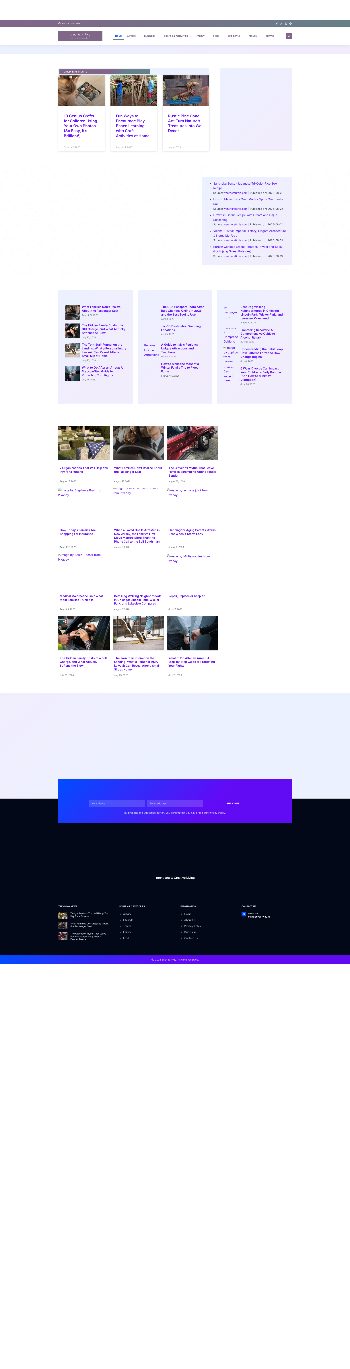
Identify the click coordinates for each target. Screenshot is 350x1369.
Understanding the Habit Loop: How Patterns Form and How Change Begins (262, 353)
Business (149, 36)
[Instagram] (286, 23)
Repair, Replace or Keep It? (186, 596)
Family (201, 36)
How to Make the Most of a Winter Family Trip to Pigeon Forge (180, 367)
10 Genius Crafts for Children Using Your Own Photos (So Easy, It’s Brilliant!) (80, 126)
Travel (270, 36)
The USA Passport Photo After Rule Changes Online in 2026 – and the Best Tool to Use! (182, 310)
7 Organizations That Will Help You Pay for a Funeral (89, 915)
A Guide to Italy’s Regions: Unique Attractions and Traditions (179, 348)
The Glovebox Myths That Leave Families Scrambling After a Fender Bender (192, 471)
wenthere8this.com (235, 192)
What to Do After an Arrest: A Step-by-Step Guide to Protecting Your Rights (102, 371)
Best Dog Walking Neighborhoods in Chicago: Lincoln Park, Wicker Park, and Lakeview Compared (261, 312)
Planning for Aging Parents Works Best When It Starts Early (192, 532)
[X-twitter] (281, 23)
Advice (131, 36)
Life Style (234, 36)
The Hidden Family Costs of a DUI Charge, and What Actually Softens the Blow (103, 329)
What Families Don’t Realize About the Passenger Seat (101, 308)
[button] (289, 36)
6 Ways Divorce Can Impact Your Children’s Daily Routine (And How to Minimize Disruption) (260, 374)
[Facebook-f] (277, 23)
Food (216, 36)
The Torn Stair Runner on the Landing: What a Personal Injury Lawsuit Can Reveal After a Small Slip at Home (104, 350)
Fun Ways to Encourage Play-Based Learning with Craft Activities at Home (132, 126)
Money (253, 36)
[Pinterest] (290, 23)
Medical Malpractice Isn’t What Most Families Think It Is (81, 598)
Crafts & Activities (176, 36)
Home (118, 36)
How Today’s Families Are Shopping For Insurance (78, 532)
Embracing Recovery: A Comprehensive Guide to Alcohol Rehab (257, 333)
